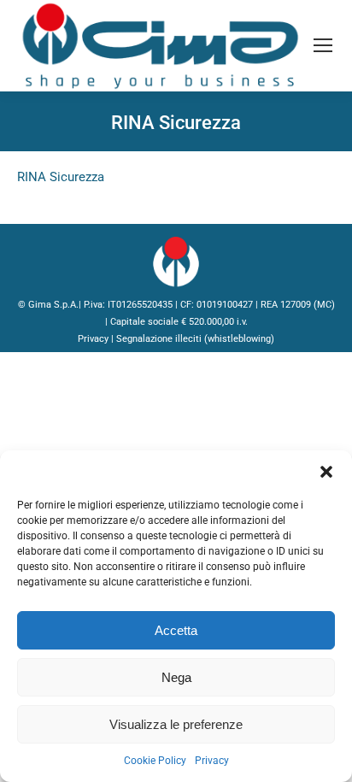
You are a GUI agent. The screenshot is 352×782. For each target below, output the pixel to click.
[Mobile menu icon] (323, 45)
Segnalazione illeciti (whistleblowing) (195, 338)
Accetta (176, 630)
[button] (326, 471)
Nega (176, 677)
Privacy (212, 761)
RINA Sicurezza (60, 177)
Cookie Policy (155, 761)
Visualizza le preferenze (176, 724)
